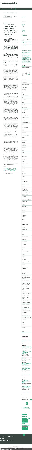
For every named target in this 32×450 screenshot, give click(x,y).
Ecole (23, 124)
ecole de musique (7, 169)
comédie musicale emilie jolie (9, 170)
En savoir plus (10, 449)
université (24, 257)
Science (23, 221)
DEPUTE (23, 120)
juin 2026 (23, 25)
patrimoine (24, 196)
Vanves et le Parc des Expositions (25, 295)
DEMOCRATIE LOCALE (25, 117)
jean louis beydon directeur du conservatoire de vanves (10, 169)
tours (23, 249)
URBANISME (24, 259)
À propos (13, 8)
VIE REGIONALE (24, 319)
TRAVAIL (23, 254)
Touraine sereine (28, 49)
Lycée (23, 179)
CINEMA (23, 97)
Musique (23, 186)
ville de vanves (24, 418)
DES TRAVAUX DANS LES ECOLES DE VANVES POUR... (27, 347)
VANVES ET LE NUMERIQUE (26, 293)
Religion (23, 212)
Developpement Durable (26, 122)
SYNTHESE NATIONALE (25, 53)
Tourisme (23, 247)
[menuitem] (2, 9)
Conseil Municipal (25, 110)
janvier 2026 (23, 31)
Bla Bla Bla (27, 51)
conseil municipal (24, 427)
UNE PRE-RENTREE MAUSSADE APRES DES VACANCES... (26, 352)
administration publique (26, 80)
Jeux (23, 171)
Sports (23, 237)
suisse (23, 242)
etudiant (23, 142)
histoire (23, 161)
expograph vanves (25, 428)
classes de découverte (25, 100)
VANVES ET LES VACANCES (26, 304)
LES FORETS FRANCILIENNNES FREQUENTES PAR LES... (26, 381)
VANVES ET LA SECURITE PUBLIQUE (26, 278)
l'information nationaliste (27, 45)
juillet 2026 (23, 24)
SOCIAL (23, 231)
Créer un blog (14, 446)
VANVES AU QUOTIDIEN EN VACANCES (26, 358)
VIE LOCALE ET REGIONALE (26, 310)
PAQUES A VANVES (25, 194)
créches (23, 112)
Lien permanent (6, 168)
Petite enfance (24, 201)
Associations (24, 89)
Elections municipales (25, 135)
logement (23, 176)
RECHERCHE (24, 210)
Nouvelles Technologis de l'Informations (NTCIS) (26, 192)
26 (26, 74)
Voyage (23, 325)
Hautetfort (18, 446)
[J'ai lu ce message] (31, 448)
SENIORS (23, 227)
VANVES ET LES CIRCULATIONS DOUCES (26, 300)
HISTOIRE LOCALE (25, 163)
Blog (23, 94)
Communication (24, 109)
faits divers (24, 147)
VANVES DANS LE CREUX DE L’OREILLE (26, 364)
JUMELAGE (24, 173)
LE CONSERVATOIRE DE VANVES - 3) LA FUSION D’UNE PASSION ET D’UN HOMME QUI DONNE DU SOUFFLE (11, 30)
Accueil (2, 8)
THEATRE (23, 246)
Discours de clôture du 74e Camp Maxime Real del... (27, 44)
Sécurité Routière (25, 224)
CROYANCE (23, 57)
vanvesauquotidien (9, 3)
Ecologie (23, 125)
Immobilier (24, 164)
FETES (23, 150)
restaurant (24, 213)
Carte (23, 331)
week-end (23, 327)
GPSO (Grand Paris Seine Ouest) (26, 154)
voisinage (23, 324)
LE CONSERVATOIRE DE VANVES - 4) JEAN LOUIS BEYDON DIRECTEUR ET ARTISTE (10, 17)
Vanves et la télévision (25, 280)
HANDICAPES (24, 159)
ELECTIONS (24, 132)
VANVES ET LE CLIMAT (25, 281)
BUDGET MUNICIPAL (25, 95)
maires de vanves (25, 181)
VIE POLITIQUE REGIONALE (26, 317)
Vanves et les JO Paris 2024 (26, 302)
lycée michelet (24, 414)
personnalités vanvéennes (26, 199)
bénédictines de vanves (25, 425)
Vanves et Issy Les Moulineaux (25, 268)
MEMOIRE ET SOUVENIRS (26, 184)
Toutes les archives (24, 35)
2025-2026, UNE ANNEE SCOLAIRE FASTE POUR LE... (26, 375)
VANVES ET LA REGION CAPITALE (25, 273)
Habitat (23, 158)
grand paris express (25, 421)
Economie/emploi (25, 127)
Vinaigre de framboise (25, 42)
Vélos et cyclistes (24, 305)
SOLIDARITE (24, 232)
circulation (24, 99)
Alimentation (24, 82)
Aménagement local (25, 84)
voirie (23, 322)
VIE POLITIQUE (24, 314)
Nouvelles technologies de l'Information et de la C (26, 190)
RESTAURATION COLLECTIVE (24, 216)
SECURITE (23, 222)
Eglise (23, 130)
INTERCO (23, 166)
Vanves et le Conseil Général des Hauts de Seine (26, 284)
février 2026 (23, 30)
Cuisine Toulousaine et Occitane (26, 42)
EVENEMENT (24, 145)
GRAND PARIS (24, 156)
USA (23, 262)
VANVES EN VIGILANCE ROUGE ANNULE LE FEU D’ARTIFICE (26, 368)
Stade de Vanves (24, 239)
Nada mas (23, 49)
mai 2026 (23, 26)
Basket (23, 92)
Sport (23, 234)
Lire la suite (23, 17)
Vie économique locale (25, 307)
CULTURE (14, 168)
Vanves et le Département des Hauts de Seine (26, 286)
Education (24, 129)
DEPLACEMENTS (24, 119)
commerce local (24, 107)
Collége (23, 104)
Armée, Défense (24, 87)
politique (23, 204)
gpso (28, 418)
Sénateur (23, 226)
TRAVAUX (23, 256)
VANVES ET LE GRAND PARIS (25, 289)
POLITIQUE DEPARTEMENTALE (25, 207)
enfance (23, 137)
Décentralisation (25, 115)
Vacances (23, 264)
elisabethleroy (28, 57)
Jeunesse (23, 169)
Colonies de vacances (25, 105)
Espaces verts (24, 140)
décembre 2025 (24, 32)
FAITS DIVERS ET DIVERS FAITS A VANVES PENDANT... (26, 340)
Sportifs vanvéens (25, 236)
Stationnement (24, 241)
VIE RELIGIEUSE (24, 320)
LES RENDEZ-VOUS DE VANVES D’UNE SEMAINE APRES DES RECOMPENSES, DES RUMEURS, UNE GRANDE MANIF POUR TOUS (11, 13)
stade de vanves (24, 416)
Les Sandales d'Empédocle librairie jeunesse (27, 60)
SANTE (23, 219)
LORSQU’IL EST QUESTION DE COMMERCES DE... (26, 387)
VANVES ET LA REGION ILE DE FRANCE (26, 275)
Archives (7, 8)
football (23, 423)
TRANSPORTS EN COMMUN (26, 252)
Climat (23, 102)
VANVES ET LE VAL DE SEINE (25, 298)
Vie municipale (24, 312)
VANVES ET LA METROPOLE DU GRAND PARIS (26, 270)
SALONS (23, 217)
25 (25, 74)
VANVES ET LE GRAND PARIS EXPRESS (26, 291)
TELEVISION (24, 244)
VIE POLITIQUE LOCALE (26, 315)
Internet (23, 168)
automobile (24, 90)
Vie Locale (24, 309)
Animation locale (25, 85)
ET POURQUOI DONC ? (27, 62)
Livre (23, 174)
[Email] (27, 403)
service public (24, 229)
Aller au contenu (3, 0)
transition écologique (25, 251)
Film (23, 152)
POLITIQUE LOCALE (25, 208)
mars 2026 (23, 29)
